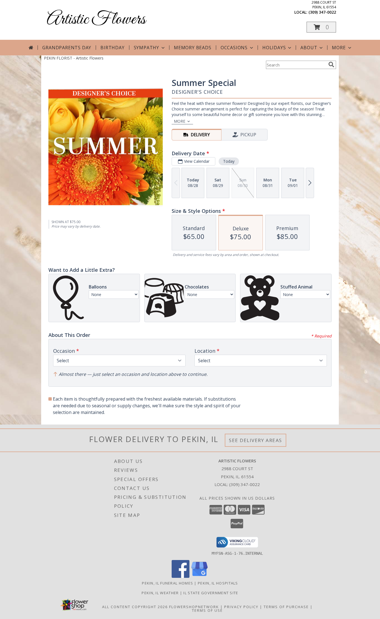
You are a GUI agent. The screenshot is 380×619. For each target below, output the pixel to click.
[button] (321, 27)
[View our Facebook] (180, 576)
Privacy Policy (241, 606)
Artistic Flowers (96, 19)
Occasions (234, 48)
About (308, 48)
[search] (331, 64)
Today (229, 161)
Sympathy (146, 48)
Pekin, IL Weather (160, 592)
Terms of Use (207, 610)
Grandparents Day (66, 48)
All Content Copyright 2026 (135, 606)
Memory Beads (192, 48)
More (339, 48)
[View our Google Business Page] (199, 576)
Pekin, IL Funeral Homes (167, 583)
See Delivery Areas (255, 440)
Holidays (274, 48)
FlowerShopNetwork (194, 606)
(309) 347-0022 (322, 12)
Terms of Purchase (286, 606)
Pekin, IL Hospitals (218, 583)
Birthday (112, 48)
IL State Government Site (210, 592)
